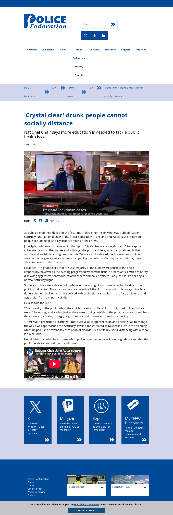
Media (31, 485)
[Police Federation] (50, 21)
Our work (94, 49)
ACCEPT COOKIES (86, 510)
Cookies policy (35, 488)
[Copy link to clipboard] (57, 221)
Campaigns (48, 49)
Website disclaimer (37, 491)
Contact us (33, 482)
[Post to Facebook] (40, 221)
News (63, 49)
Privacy (31, 495)
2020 (91, 87)
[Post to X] (34, 221)
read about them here (86, 504)
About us (32, 49)
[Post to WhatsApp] (52, 221)
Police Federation (30, 92)
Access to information (38, 478)
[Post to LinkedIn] (46, 221)
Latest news (70, 92)
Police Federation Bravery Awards (79, 62)
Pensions (141, 49)
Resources (110, 49)
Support (125, 49)
